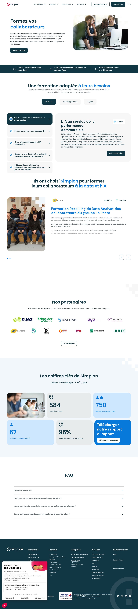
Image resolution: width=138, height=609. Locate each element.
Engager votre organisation (75, 561)
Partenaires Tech (97, 557)
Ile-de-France (54, 570)
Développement (33, 554)
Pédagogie (95, 560)
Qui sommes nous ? (98, 554)
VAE (93, 563)
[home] (13, 4)
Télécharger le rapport (108, 440)
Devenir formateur (98, 572)
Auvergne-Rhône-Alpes (57, 557)
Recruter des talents (77, 557)
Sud (50, 575)
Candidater (118, 4)
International (96, 579)
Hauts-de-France (55, 567)
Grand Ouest (53, 562)
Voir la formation (116, 153)
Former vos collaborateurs (79, 554)
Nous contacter (19, 50)
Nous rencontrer (100, 4)
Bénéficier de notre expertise (77, 565)
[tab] (49, 102)
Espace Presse (118, 560)
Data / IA (31, 560)
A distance (53, 554)
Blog (114, 554)
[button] (40, 4)
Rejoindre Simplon (98, 575)
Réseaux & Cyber (33, 557)
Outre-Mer (52, 572)
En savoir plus (69, 343)
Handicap (95, 569)
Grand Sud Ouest (55, 565)
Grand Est (52, 559)
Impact (94, 566)
